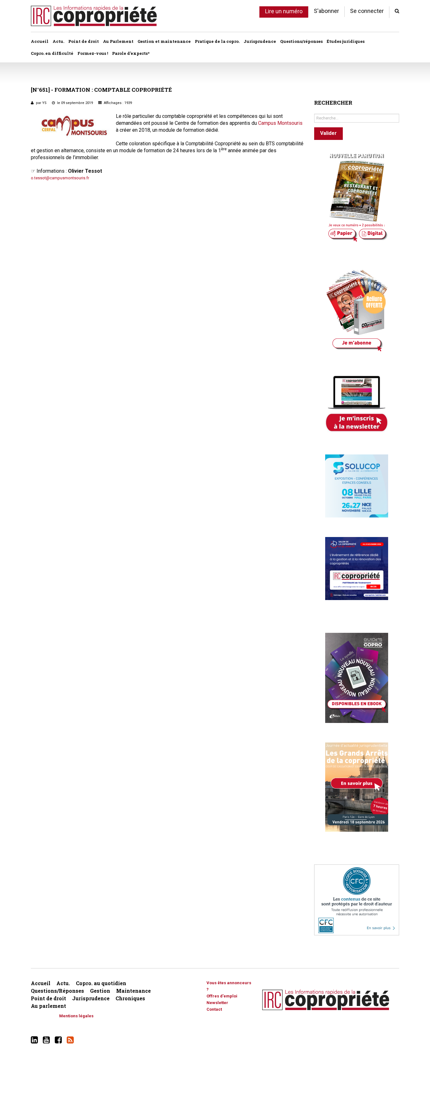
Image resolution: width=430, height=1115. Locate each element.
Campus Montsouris (280, 123)
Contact (214, 1009)
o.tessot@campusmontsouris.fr (60, 178)
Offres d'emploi (222, 996)
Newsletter (217, 1002)
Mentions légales (76, 1016)
